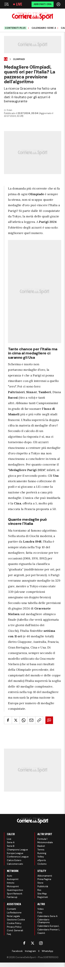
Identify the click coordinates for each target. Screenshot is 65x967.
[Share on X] (16, 720)
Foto (39, 912)
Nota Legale (13, 916)
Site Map (42, 893)
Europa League (15, 853)
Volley (40, 856)
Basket (41, 846)
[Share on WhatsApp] (23, 720)
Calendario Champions (43, 921)
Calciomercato (15, 863)
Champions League (17, 849)
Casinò (41, 933)
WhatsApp (47, 951)
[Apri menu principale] (6, 4)
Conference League (18, 856)
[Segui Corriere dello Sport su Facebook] (24, 943)
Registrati (42, 897)
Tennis (40, 849)
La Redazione (14, 912)
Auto (9, 875)
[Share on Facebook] (8, 720)
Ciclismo (42, 863)
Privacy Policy (14, 926)
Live (19, 4)
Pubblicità (42, 886)
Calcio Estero (14, 860)
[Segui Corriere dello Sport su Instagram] (41, 943)
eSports (41, 860)
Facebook (17, 951)
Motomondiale (45, 842)
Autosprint (12, 879)
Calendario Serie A (44, 28)
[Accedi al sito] (58, 4)
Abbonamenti (44, 875)
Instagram (30, 951)
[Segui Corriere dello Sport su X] (33, 943)
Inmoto (10, 882)
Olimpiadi (19, 59)
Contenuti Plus (15, 27)
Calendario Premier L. (48, 929)
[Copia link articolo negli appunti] (39, 720)
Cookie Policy (14, 923)
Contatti (11, 908)
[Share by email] (31, 720)
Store (40, 882)
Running (41, 853)
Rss (39, 890)
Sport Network (14, 893)
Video (40, 908)
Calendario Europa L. (48, 926)
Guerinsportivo (15, 890)
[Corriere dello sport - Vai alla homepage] (32, 16)
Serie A (11, 842)
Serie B (10, 846)
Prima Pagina (44, 879)
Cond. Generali (15, 930)
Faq (9, 934)
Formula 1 (42, 839)
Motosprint (13, 886)
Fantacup (12, 897)
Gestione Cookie (16, 919)
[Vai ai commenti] (49, 720)
